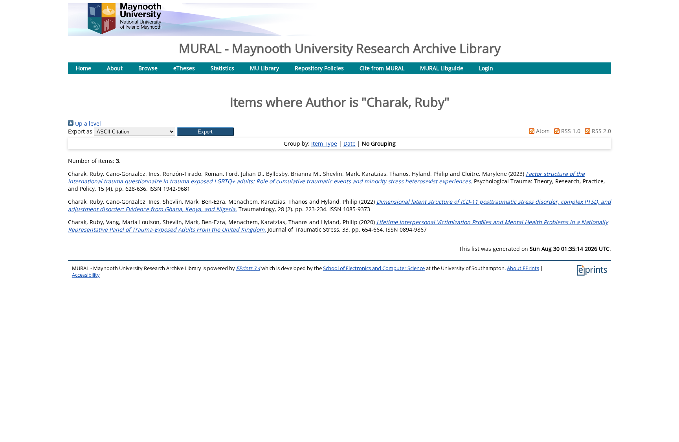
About (115, 68)
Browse (148, 68)
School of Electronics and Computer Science (374, 268)
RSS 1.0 (570, 131)
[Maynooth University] (124, 32)
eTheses (184, 68)
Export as (80, 131)
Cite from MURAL (382, 68)
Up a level (87, 123)
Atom (542, 131)
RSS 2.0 (600, 131)
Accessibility (86, 275)
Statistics (222, 68)
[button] (205, 131)
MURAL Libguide (441, 68)
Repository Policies (319, 68)
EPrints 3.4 (248, 268)
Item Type (324, 143)
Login (486, 68)
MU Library (264, 68)
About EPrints (523, 268)
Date (349, 143)
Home (83, 68)
